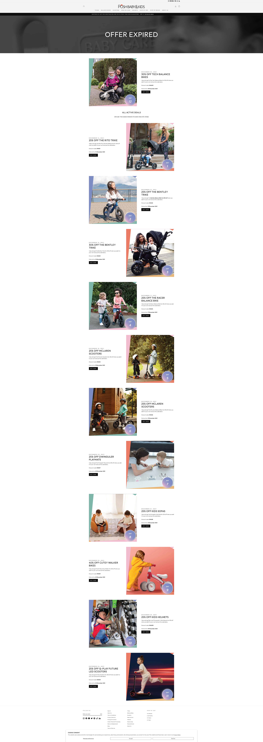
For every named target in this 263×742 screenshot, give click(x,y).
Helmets (135, 10)
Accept (131, 738)
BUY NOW (93, 155)
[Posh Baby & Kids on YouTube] (89, 718)
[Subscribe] (101, 714)
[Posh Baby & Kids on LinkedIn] (100, 718)
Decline (173, 738)
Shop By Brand (155, 10)
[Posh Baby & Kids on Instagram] (84, 718)
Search (109, 711)
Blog (109, 726)
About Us (165, 10)
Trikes (97, 10)
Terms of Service (111, 728)
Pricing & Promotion (112, 719)
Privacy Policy (177, 735)
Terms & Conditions (112, 715)
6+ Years (149, 720)
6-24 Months (150, 715)
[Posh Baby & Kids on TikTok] (97, 718)
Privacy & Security (112, 717)
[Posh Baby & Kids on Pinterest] (94, 718)
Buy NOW (146, 91)
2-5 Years (149, 717)
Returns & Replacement (113, 724)
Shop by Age (144, 10)
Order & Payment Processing (114, 721)
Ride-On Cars (125, 10)
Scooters (116, 10)
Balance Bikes (106, 10)
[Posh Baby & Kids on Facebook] (86, 718)
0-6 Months (149, 713)
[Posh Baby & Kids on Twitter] (92, 718)
